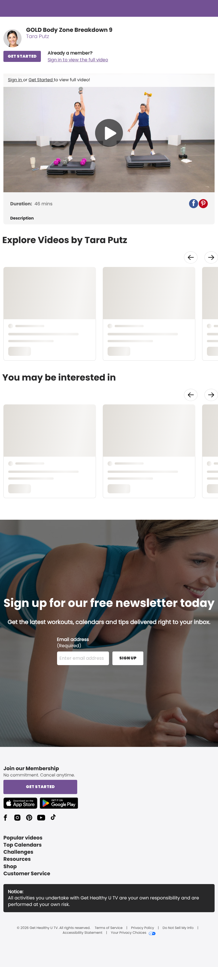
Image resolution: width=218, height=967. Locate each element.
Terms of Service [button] (108, 928)
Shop (10, 866)
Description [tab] (22, 218)
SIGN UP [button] (128, 658)
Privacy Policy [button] (142, 928)
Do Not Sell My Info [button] (178, 928)
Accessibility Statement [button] (82, 933)
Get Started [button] (40, 787)
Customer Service (26, 873)
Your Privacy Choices (128, 933)
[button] (78, 56)
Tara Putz (37, 36)
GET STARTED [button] (22, 56)
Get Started (41, 80)
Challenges (18, 852)
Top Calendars (22, 845)
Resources (17, 859)
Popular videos (23, 837)
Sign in (15, 80)
